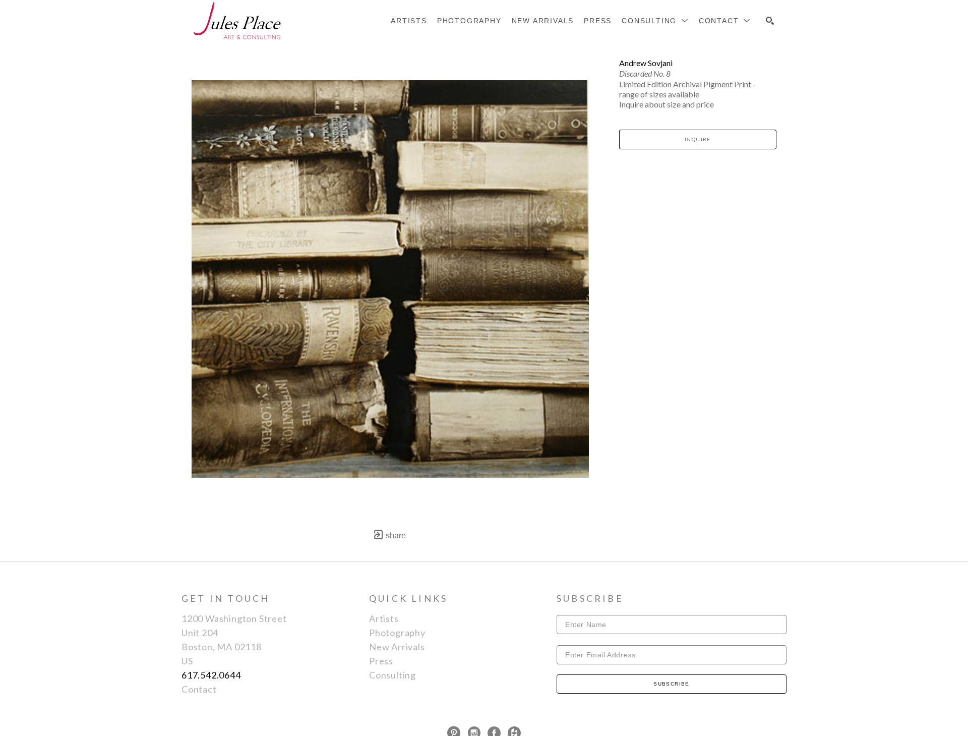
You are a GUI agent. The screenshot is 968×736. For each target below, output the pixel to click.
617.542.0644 (211, 675)
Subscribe (671, 684)
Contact (199, 689)
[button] (655, 21)
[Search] (770, 21)
